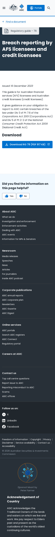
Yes (11, 196)
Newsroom (9, 250)
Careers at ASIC (12, 354)
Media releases (10, 256)
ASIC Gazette (9, 308)
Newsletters (8, 304)
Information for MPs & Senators (19, 239)
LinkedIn (12, 420)
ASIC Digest (8, 313)
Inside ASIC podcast (12, 278)
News (5, 265)
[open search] (49, 8)
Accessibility (8, 446)
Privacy (47, 439)
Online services (11, 325)
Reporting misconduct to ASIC (18, 387)
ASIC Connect (9, 339)
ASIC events (8, 234)
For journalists (9, 274)
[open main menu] (4, 8)
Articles (6, 269)
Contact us (9, 373)
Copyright (35, 439)
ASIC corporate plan (12, 299)
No (25, 196)
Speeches (7, 260)
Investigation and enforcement (19, 221)
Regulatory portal (11, 343)
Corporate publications (17, 290)
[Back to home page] (16, 8)
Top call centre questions (15, 378)
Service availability (25, 442)
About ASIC (9, 211)
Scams (5, 391)
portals (38, 7)
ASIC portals (8, 330)
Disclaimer (7, 442)
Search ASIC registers (13, 334)
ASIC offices (8, 396)
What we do (8, 216)
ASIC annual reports (12, 295)
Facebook (13, 426)
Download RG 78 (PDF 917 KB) (28, 144)
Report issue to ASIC (12, 383)
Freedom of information (15, 439)
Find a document (15, 21)
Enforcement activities (14, 225)
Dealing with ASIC (11, 230)
